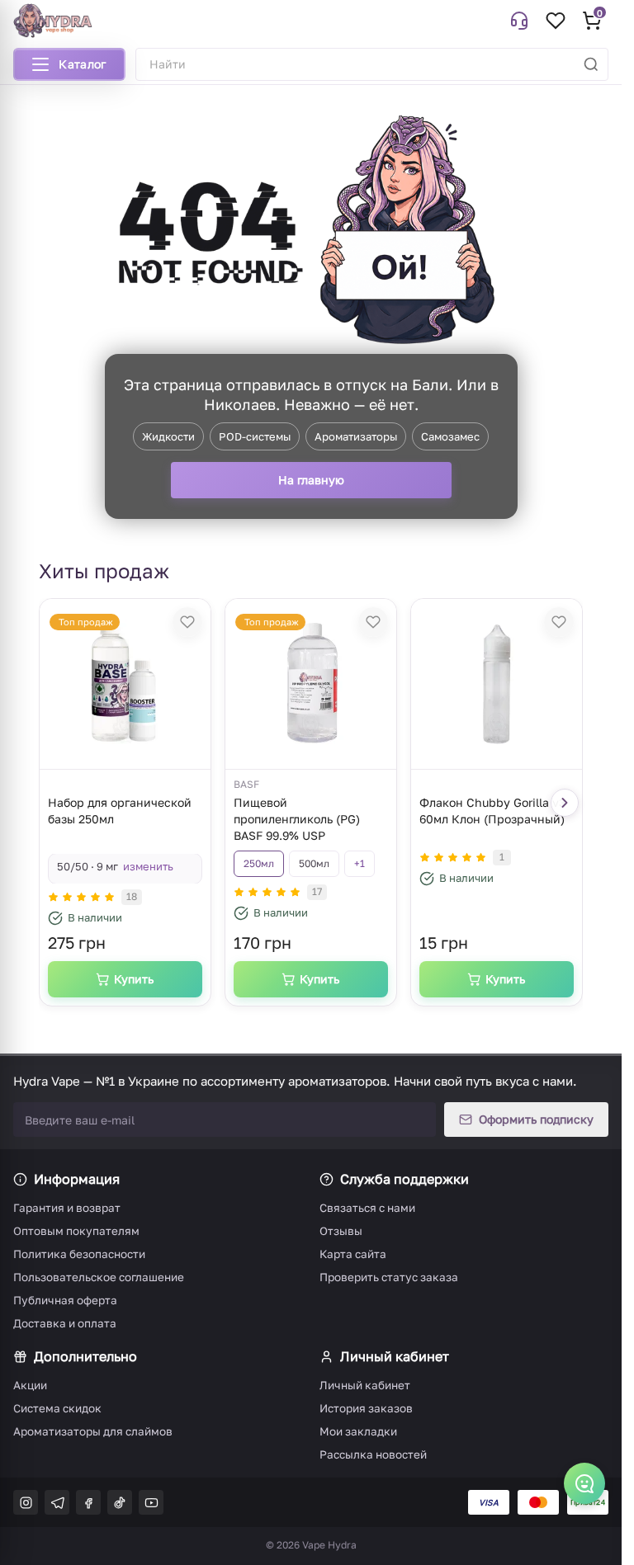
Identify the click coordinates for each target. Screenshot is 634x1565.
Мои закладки (358, 1431)
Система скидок (57, 1408)
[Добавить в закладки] (187, 622)
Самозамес (450, 436)
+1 (359, 863)
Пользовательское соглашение (98, 1277)
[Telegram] (57, 1502)
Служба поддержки (404, 1179)
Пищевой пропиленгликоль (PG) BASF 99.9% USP (297, 818)
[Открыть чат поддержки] (584, 1483)
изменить (148, 866)
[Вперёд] (565, 803)
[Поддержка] (519, 20)
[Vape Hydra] (52, 20)
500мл (314, 863)
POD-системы (255, 436)
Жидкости (168, 436)
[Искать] (591, 64)
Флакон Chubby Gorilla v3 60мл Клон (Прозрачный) (492, 810)
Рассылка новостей (373, 1454)
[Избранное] (555, 20)
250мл (259, 863)
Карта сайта (352, 1254)
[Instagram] (25, 1502)
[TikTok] (119, 1502)
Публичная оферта (65, 1300)
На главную (311, 480)
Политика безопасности (79, 1254)
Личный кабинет (394, 1356)
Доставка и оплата (64, 1323)
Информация (77, 1179)
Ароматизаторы (356, 436)
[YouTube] (151, 1502)
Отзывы (340, 1230)
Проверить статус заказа (388, 1277)
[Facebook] (88, 1502)
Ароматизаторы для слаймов (93, 1431)
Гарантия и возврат (67, 1207)
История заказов (366, 1408)
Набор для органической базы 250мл (120, 810)
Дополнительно (85, 1356)
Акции (30, 1385)
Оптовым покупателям (76, 1230)
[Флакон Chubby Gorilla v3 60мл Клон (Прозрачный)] (496, 684)
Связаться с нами (367, 1207)
